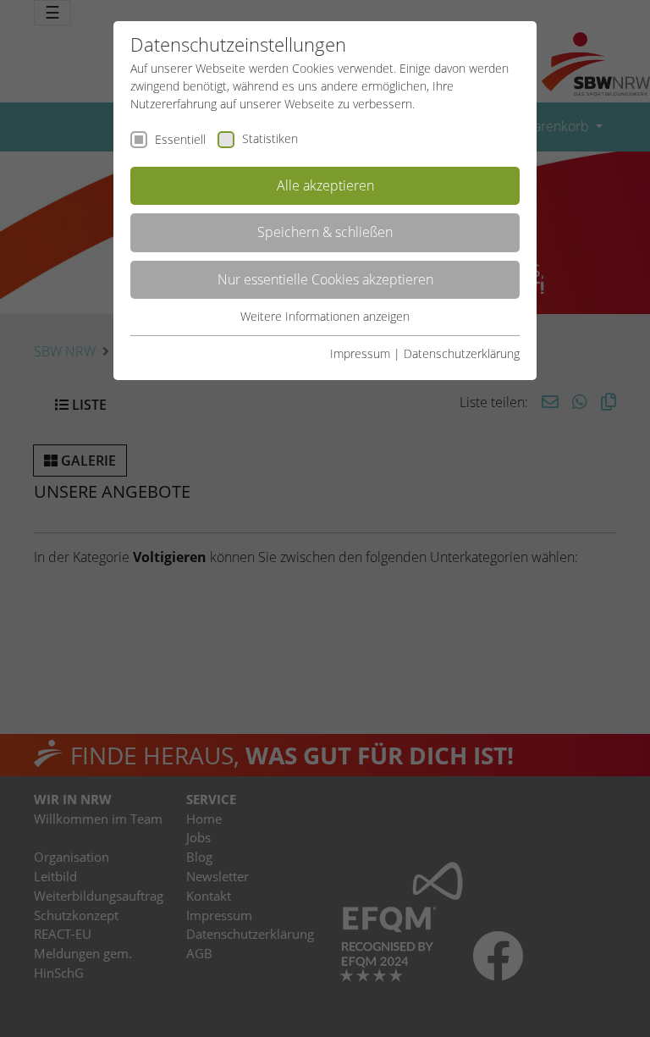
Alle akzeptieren (325, 185)
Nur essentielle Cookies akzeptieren (325, 279)
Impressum (360, 353)
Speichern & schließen (325, 232)
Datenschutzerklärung (462, 353)
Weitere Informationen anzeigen (325, 316)
